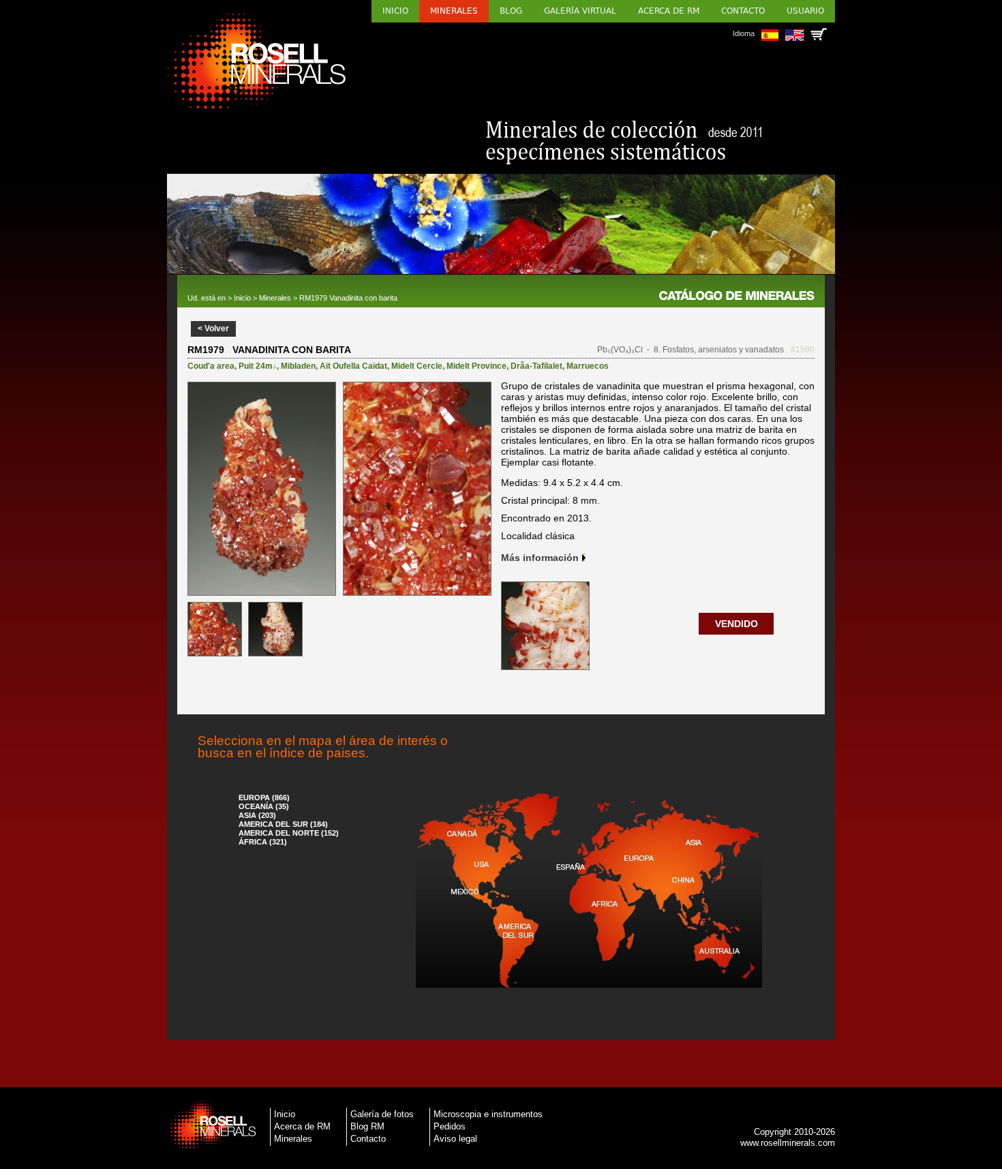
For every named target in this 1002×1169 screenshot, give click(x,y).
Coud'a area (210, 366)
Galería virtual (580, 11)
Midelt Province (476, 366)
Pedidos (450, 1126)
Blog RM (367, 1126)
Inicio (395, 11)
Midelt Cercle (416, 366)
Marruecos (587, 366)
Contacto (743, 11)
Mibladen (298, 366)
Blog (511, 11)
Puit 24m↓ (258, 366)
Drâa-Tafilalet (536, 366)
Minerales (454, 11)
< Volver (213, 328)
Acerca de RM (668, 11)
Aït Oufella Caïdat (353, 366)
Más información (540, 557)
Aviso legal (455, 1139)
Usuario (805, 11)
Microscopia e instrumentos (488, 1114)
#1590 (803, 349)
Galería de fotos (382, 1114)
